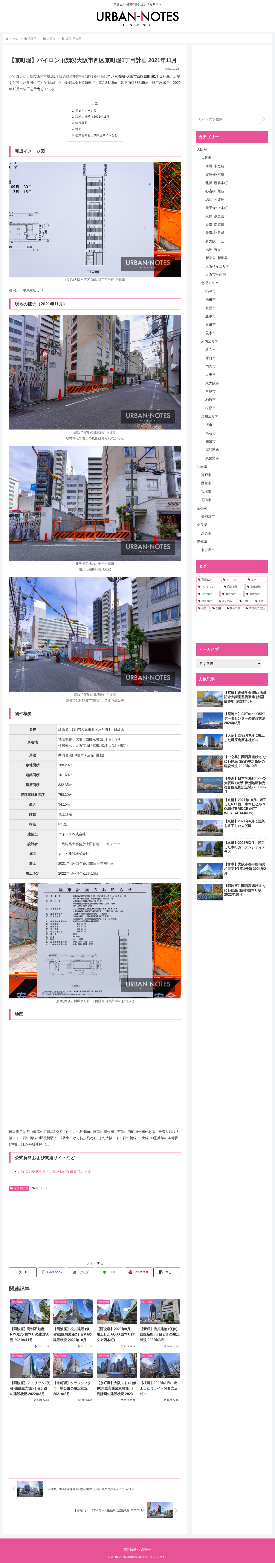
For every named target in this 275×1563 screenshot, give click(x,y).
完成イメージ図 (85, 110)
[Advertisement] (52, 1225)
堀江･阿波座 (21, 1188)
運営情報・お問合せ (137, 1549)
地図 (78, 129)
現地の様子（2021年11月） (93, 116)
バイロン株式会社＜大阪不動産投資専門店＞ (52, 1171)
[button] (167, 1272)
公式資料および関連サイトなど (96, 135)
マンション (42, 1188)
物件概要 (81, 123)
